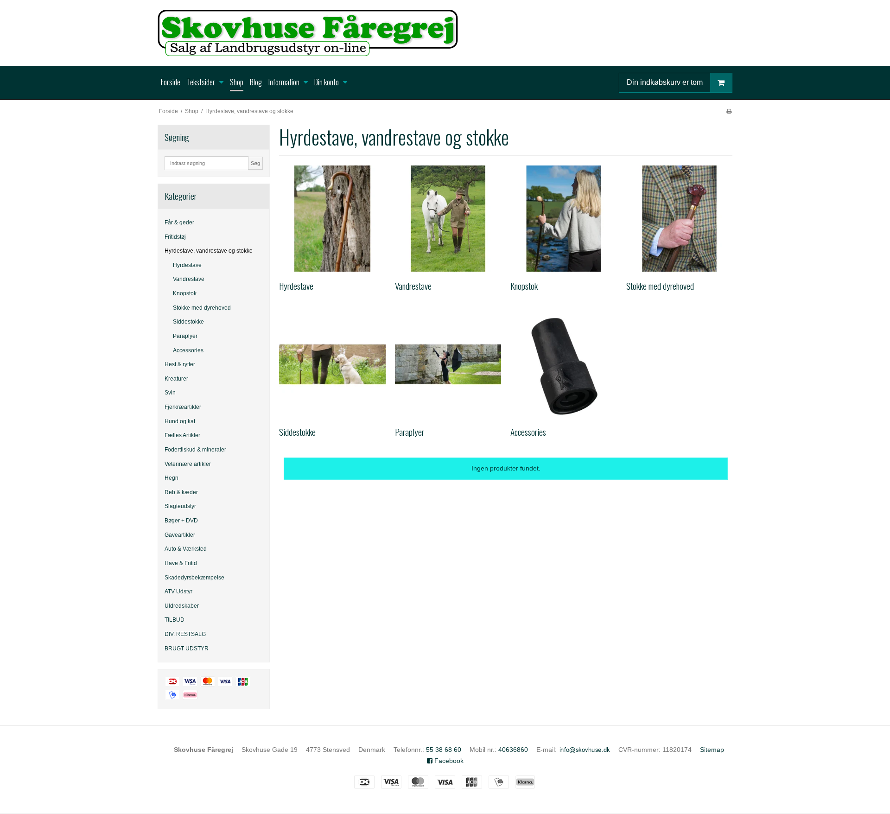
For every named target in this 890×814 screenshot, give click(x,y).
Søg (255, 163)
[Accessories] (563, 365)
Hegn (171, 478)
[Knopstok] (563, 218)
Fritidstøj (175, 237)
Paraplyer (185, 336)
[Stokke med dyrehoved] (679, 218)
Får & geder (179, 222)
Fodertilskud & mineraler (195, 449)
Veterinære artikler (188, 464)
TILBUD (174, 620)
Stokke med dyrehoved (202, 308)
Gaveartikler (180, 535)
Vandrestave (188, 279)
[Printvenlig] (728, 111)
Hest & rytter (180, 364)
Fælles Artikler (182, 435)
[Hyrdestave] (332, 218)
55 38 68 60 (443, 749)
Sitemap (712, 749)
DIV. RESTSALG (185, 634)
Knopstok (185, 293)
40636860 (513, 749)
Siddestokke (188, 321)
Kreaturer (176, 378)
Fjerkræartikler (183, 407)
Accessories (188, 350)
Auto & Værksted (186, 549)
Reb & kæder (181, 492)
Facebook (448, 760)
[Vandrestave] (448, 218)
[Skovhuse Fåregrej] (445, 33)
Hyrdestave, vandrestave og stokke (209, 251)
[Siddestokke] (332, 365)
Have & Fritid (181, 563)
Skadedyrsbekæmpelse (194, 577)
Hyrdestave (187, 265)
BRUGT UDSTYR (187, 648)
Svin (170, 392)
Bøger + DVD (181, 520)
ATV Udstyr (178, 591)
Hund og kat (180, 421)
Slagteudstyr (180, 506)
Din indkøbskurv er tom (665, 82)
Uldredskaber (182, 606)
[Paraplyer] (448, 365)
